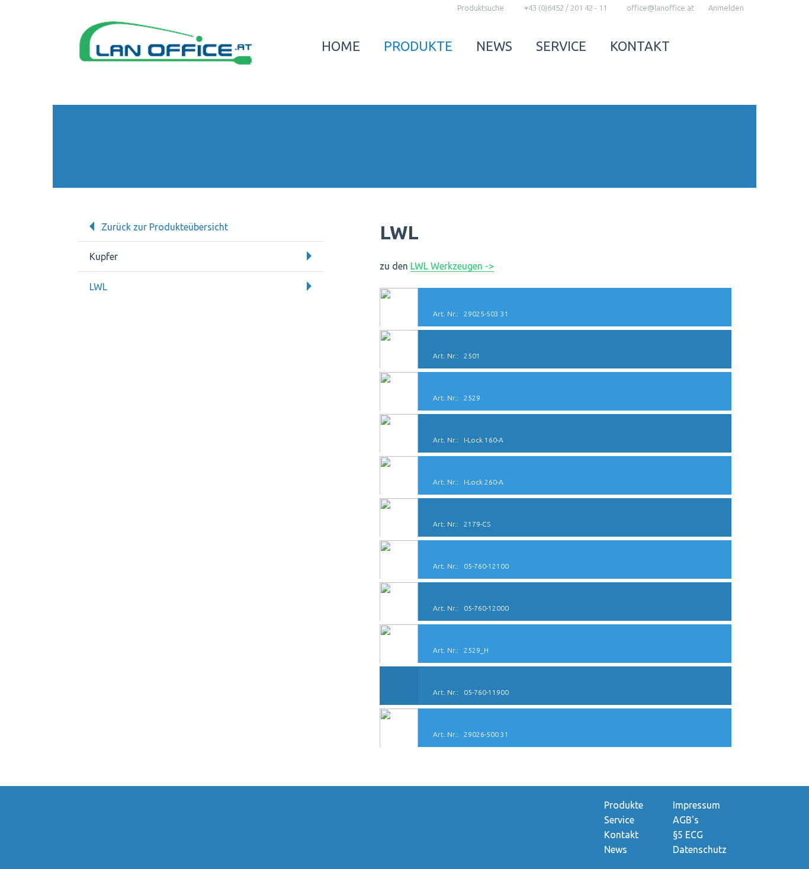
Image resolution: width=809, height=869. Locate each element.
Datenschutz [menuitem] (700, 849)
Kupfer (103, 256)
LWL (98, 286)
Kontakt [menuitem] (621, 834)
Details (555, 307)
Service (561, 46)
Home (341, 46)
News (494, 46)
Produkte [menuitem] (623, 805)
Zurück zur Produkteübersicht (164, 227)
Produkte (418, 46)
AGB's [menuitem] (686, 820)
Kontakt (640, 46)
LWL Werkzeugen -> (452, 266)
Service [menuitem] (619, 820)
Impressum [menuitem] (696, 805)
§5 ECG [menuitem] (688, 834)
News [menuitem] (615, 849)
